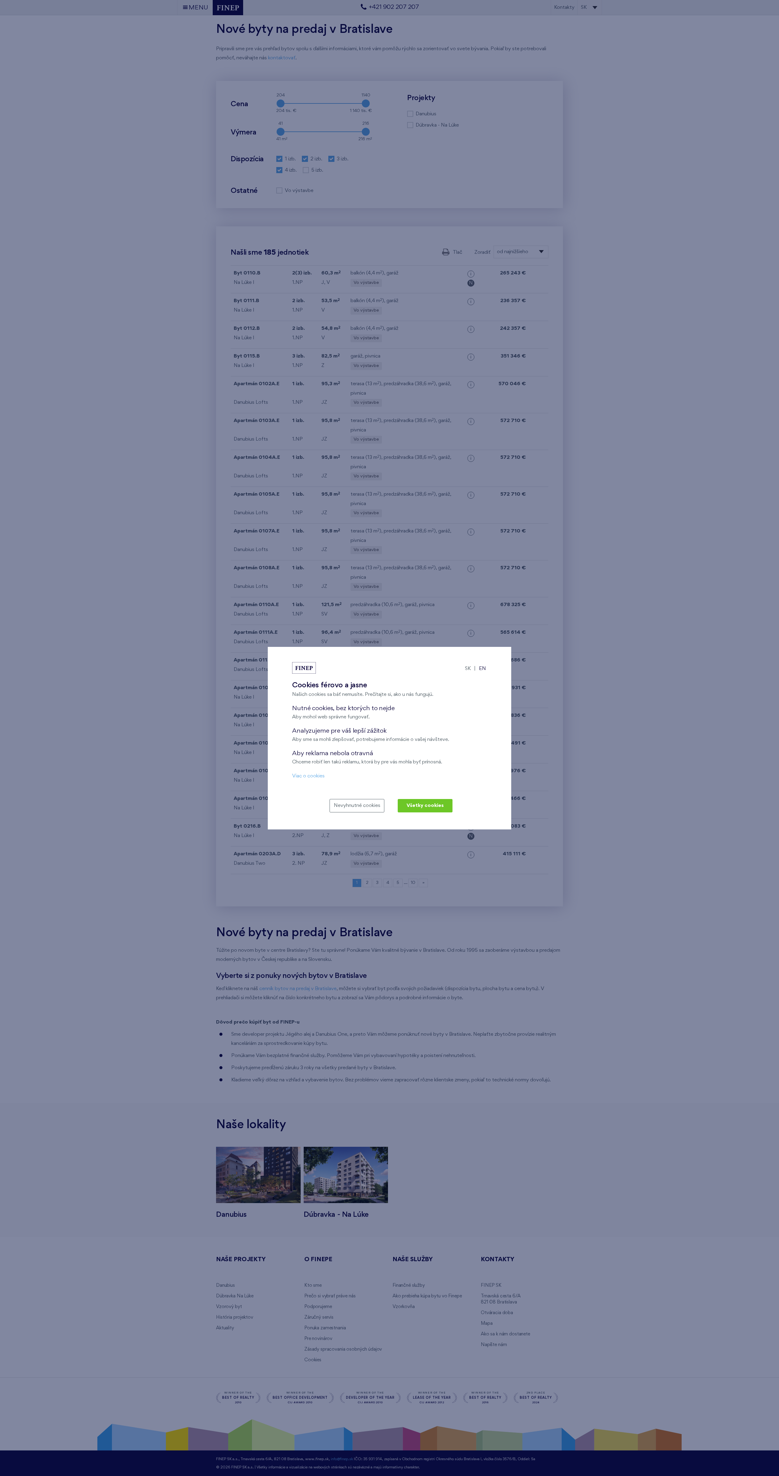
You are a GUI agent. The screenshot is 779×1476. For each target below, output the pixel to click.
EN (482, 668)
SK (468, 668)
